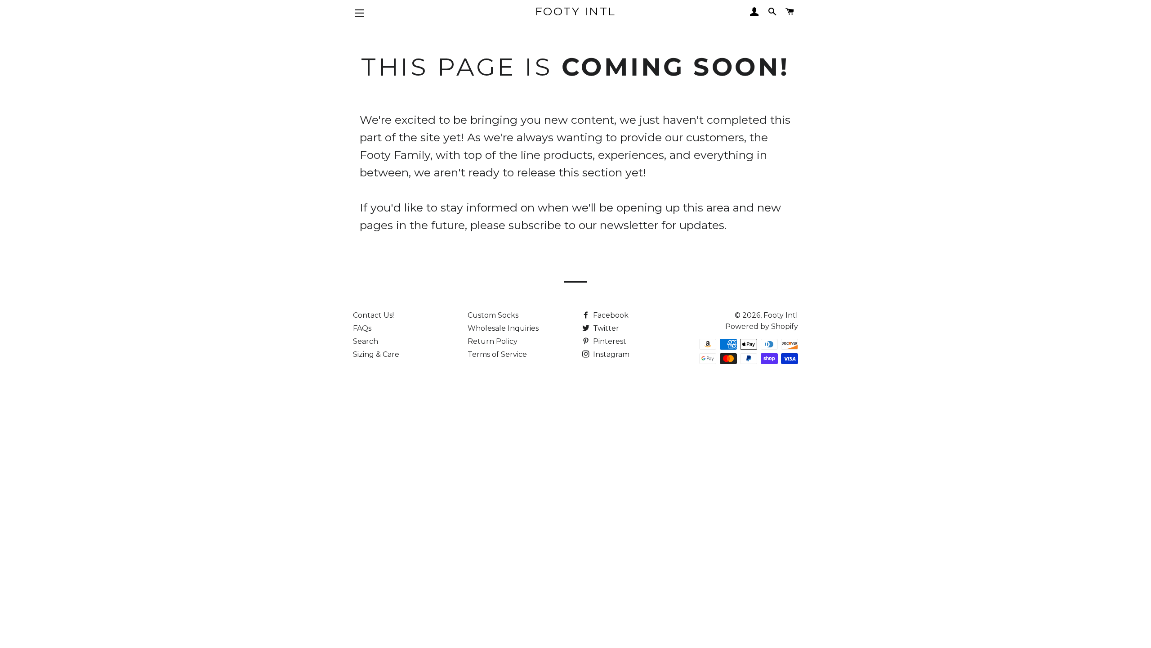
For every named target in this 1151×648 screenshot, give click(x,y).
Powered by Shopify (761, 326)
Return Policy (493, 341)
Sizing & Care (376, 354)
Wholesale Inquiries (503, 328)
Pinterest (608, 341)
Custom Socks (493, 315)
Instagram (610, 354)
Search (365, 341)
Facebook (610, 315)
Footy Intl (575, 11)
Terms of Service (497, 354)
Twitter (605, 328)
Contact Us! (373, 315)
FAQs (362, 328)
